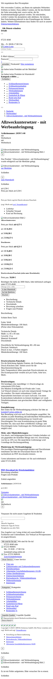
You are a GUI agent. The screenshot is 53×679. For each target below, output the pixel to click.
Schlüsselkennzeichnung (19, 84)
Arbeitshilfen (14, 93)
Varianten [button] (5, 492)
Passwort (4, 59)
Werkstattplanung (16, 91)
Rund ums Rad (15, 98)
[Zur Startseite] (7, 46)
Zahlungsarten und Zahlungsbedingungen (23, 566)
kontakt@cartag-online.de (11, 412)
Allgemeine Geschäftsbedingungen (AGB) (23, 571)
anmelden (5, 64)
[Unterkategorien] (7, 84)
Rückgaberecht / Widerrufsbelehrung (21, 578)
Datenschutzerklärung (15, 576)
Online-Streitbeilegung (15, 573)
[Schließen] (18, 77)
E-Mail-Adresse (7, 56)
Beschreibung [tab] (11, 299)
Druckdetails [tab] (11, 304)
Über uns (10, 564)
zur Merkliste (6, 168)
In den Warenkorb (8, 289)
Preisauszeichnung (16, 88)
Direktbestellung (13, 569)
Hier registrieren (27, 64)
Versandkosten (21, 630)
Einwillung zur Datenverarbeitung (18, 635)
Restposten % (14, 102)
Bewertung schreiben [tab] (14, 306)
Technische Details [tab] (13, 302)
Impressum (10, 583)
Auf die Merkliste (8, 292)
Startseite (10, 111)
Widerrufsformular (13, 580)
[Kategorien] (2, 33)
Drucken (5, 295)
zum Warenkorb (7, 180)
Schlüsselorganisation (17, 86)
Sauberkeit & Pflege (17, 95)
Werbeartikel (14, 100)
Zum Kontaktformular (13, 556)
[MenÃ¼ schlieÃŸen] (2, 107)
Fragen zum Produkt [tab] (14, 309)
